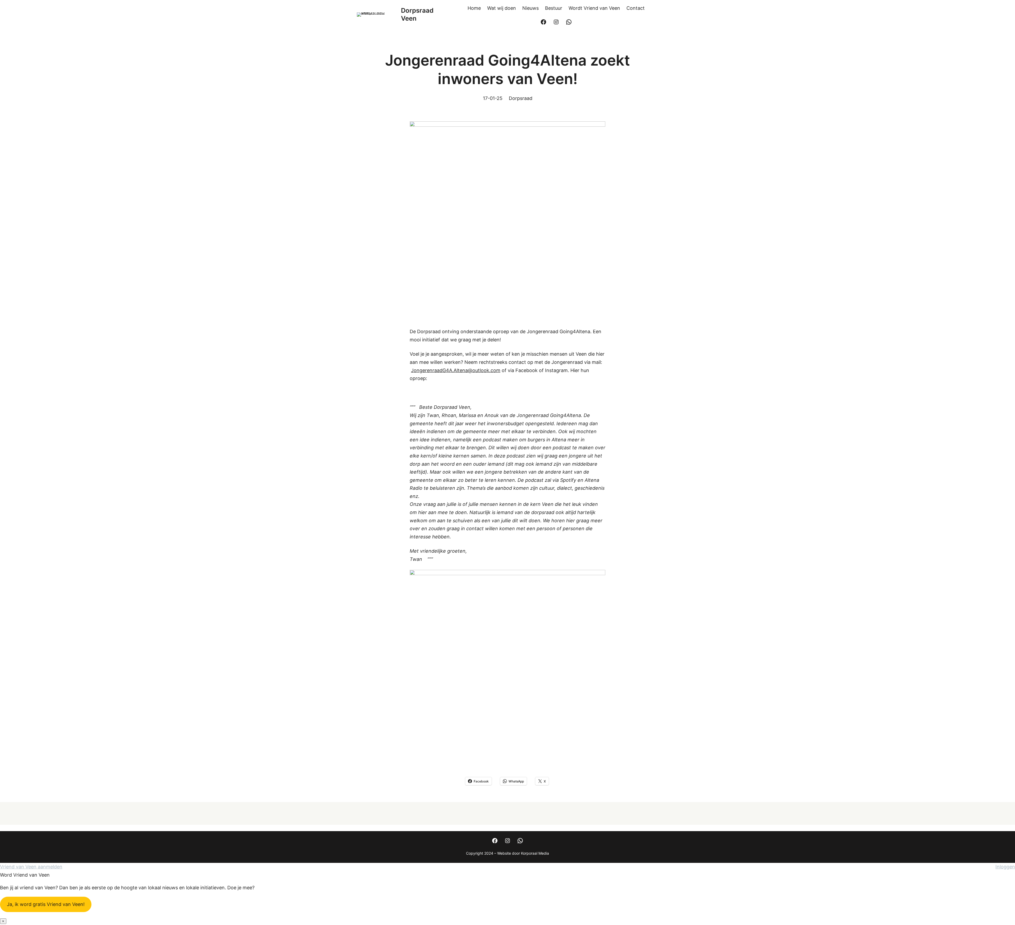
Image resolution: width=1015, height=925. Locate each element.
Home (474, 8)
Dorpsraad (520, 98)
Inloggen (1005, 866)
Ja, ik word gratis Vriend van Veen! (46, 904)
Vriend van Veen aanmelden (31, 866)
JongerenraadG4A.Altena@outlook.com (455, 370)
